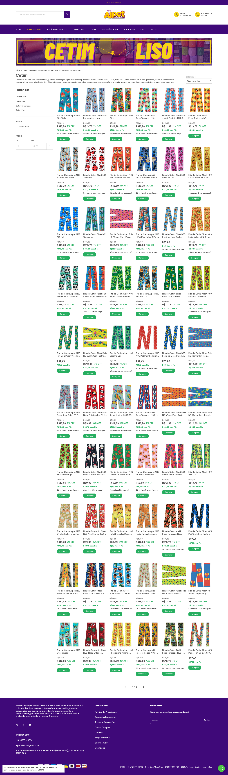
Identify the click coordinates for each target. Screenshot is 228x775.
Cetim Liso (20, 102)
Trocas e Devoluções (105, 722)
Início (18, 70)
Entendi (41, 770)
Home (18, 29)
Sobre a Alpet (101, 742)
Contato (99, 732)
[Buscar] (67, 14)
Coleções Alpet (110, 29)
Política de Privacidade (106, 712)
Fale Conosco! (114, 2)
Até (32, 141)
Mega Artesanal (102, 737)
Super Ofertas (34, 29)
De (17, 141)
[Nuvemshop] (132, 768)
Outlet (153, 29)
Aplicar (50, 146)
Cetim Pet (20, 110)
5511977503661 (23, 735)
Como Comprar (102, 727)
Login (182, 13)
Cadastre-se (185, 16)
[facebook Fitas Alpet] (23, 725)
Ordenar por (191, 77)
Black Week (129, 29)
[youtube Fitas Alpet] (30, 725)
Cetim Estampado (23, 106)
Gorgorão (79, 29)
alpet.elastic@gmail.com (27, 745)
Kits (142, 29)
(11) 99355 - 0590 (24, 740)
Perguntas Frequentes (105, 717)
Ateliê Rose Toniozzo (57, 29)
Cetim (93, 29)
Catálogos (100, 748)
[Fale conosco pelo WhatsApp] (221, 768)
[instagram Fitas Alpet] (17, 725)
